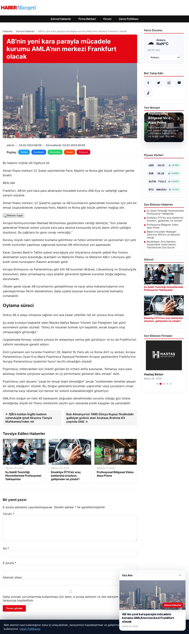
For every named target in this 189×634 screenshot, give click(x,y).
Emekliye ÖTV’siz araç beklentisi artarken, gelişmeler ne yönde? (165, 219)
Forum (107, 18)
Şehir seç (154, 50)
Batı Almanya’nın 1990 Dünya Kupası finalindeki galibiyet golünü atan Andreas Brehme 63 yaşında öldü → (99, 417)
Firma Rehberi (87, 18)
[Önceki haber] (170, 118)
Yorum (8, 514)
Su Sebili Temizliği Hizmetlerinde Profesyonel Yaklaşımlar (165, 212)
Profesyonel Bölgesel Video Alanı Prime (162, 226)
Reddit (69, 152)
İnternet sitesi (12, 577)
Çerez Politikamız (30, 628)
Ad (6, 548)
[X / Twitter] (158, 83)
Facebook (39, 152)
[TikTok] (148, 93)
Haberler (8, 31)
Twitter (24, 152)
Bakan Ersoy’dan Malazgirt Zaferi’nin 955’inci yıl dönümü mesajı (163, 234)
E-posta (9, 563)
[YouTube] (179, 83)
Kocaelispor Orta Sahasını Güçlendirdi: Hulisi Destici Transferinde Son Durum (161, 244)
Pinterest (83, 152)
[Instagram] (169, 83)
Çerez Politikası (128, 18)
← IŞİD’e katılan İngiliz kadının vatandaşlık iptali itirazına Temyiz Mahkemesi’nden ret (28, 417)
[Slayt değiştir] (157, 384)
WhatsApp (55, 152)
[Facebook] (148, 83)
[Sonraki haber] (178, 118)
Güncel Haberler (61, 18)
